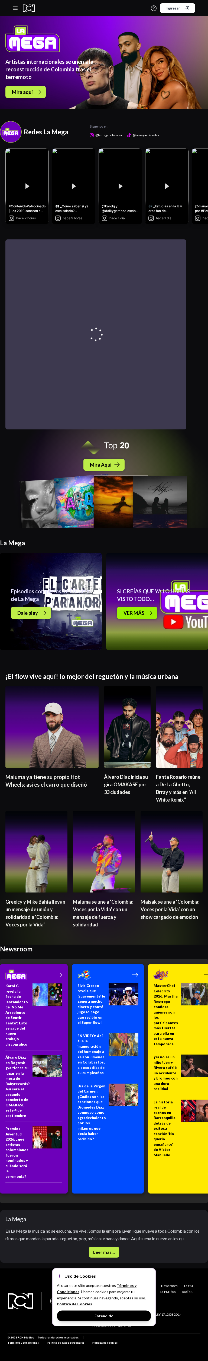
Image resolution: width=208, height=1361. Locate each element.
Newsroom (169, 1286)
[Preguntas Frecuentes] (154, 8)
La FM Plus (168, 1292)
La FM (188, 1286)
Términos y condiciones (23, 1342)
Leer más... (104, 1252)
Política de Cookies (74, 1304)
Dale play (27, 613)
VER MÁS (133, 613)
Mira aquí (22, 92)
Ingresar (172, 8)
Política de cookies (105, 1342)
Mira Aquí (101, 465)
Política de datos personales (65, 1342)
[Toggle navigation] (15, 8)
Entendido (104, 1315)
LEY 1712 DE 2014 (168, 1314)
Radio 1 (187, 1292)
